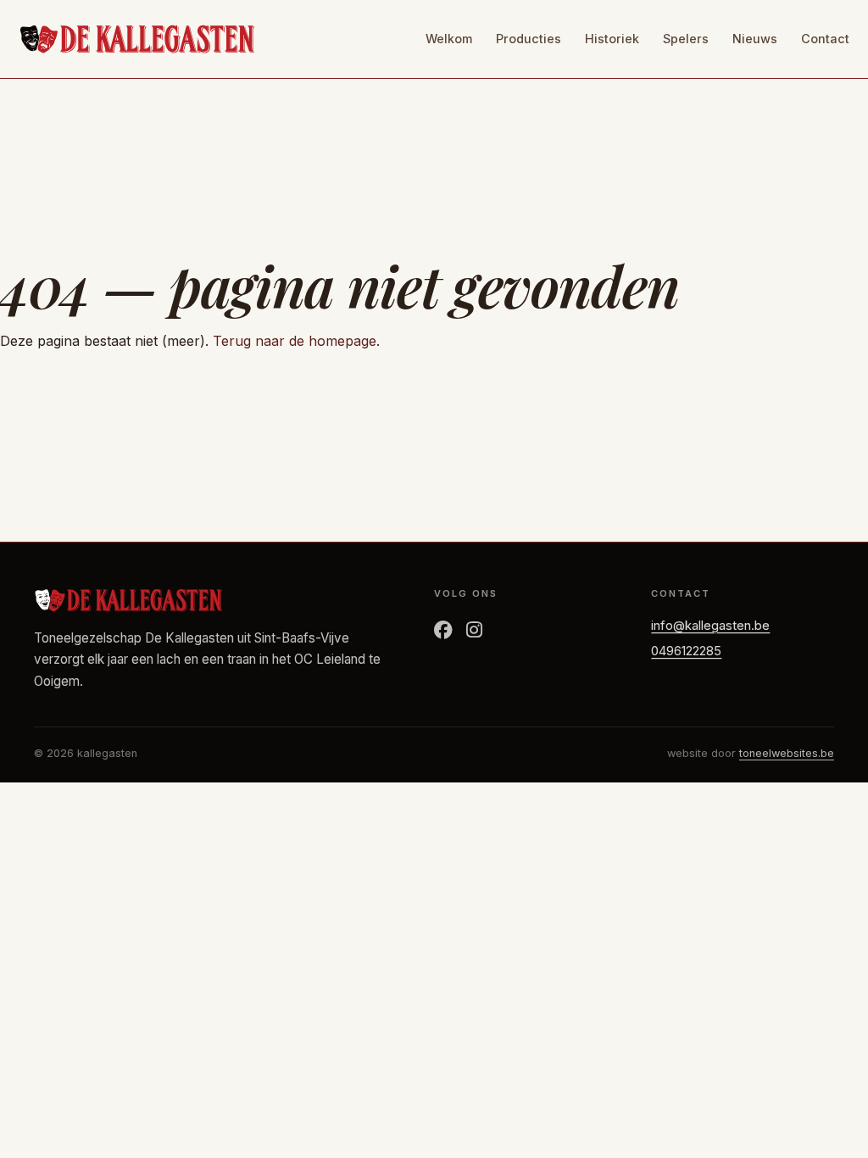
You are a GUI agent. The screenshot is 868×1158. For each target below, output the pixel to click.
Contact (825, 38)
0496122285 (686, 651)
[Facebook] (443, 630)
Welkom (449, 38)
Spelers (686, 38)
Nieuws (754, 38)
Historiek (612, 38)
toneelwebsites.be (786, 753)
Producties (528, 38)
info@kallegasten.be (710, 625)
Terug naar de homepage (294, 340)
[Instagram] (474, 630)
